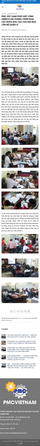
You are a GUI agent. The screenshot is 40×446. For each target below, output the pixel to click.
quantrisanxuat (22, 30)
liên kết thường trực (6, 320)
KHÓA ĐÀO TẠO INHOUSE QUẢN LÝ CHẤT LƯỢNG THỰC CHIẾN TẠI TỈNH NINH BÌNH (21, 342)
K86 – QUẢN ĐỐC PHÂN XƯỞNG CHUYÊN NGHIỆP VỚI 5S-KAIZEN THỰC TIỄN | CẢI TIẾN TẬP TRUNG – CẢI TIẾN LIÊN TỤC (21, 366)
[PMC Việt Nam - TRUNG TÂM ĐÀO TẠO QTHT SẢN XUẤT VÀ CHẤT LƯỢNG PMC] (20, 7)
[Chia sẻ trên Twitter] (18, 311)
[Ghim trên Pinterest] (25, 311)
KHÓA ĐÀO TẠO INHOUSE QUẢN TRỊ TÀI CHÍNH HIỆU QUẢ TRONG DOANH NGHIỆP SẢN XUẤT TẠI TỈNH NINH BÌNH (21, 349)
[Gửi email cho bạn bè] (21, 311)
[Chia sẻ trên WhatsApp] (11, 311)
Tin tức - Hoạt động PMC (9, 13)
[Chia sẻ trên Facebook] (14, 311)
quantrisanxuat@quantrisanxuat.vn (15, 433)
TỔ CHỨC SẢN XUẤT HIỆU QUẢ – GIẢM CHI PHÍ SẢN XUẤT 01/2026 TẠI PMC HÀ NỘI (22, 336)
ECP (21, 443)
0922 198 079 (10, 428)
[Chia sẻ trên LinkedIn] (28, 311)
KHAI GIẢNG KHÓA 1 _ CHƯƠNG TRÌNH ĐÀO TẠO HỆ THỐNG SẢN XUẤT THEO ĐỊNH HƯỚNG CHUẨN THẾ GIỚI (22, 357)
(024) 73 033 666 (12, 424)
